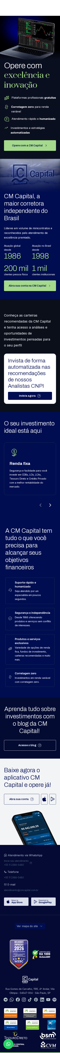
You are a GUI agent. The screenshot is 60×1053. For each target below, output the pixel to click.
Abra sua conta (19, 799)
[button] (8, 1044)
